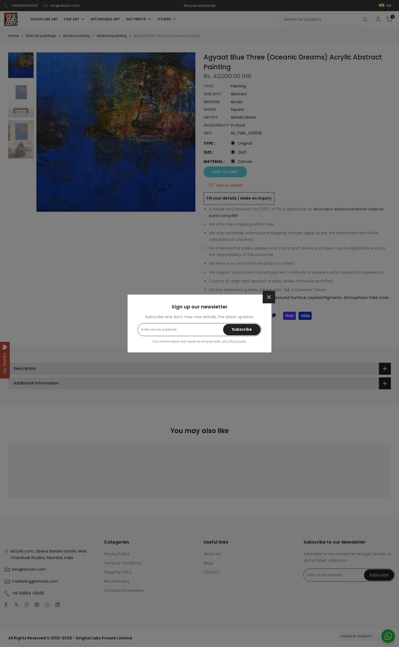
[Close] (269, 297)
